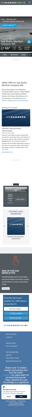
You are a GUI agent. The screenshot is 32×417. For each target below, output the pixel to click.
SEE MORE (5, 149)
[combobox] (16, 309)
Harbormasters (7, 152)
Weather (14, 55)
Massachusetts (11, 19)
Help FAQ (8, 355)
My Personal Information (16, 403)
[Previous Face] (14, 184)
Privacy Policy (22, 401)
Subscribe (6, 288)
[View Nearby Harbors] (29, 42)
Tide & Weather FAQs (12, 352)
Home (3, 19)
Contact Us (9, 337)
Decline (9, 396)
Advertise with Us (11, 343)
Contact (7, 375)
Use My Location (16, 313)
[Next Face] (17, 184)
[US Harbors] (13, 2)
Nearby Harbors (8, 25)
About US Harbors (11, 334)
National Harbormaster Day (14, 361)
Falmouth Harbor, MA (8, 133)
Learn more (20, 393)
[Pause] (16, 184)
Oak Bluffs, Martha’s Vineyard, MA (13, 21)
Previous (4, 225)
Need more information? (20, 100)
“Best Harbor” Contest (12, 358)
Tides (5, 55)
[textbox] (16, 309)
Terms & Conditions (12, 346)
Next (28, 225)
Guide (23, 55)
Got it (21, 396)
